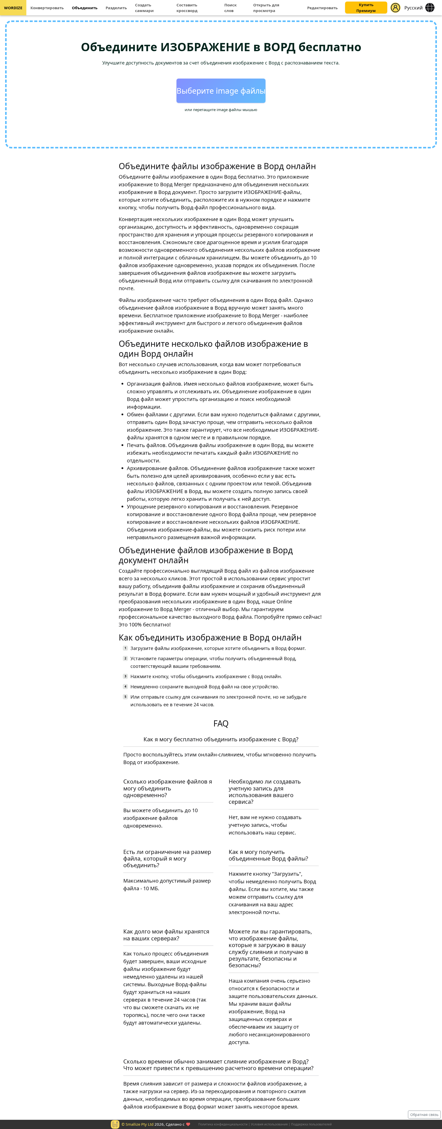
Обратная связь (424, 1114)
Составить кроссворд (186, 7)
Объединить (84, 7)
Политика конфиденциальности (223, 1124)
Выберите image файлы (221, 90)
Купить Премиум (366, 7)
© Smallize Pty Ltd (137, 1124)
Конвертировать (47, 7)
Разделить (116, 7)
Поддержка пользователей (311, 1124)
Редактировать (322, 7)
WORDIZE (13, 7)
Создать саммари (144, 7)
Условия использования (269, 1124)
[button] (395, 8)
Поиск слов (230, 7)
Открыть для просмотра (266, 7)
